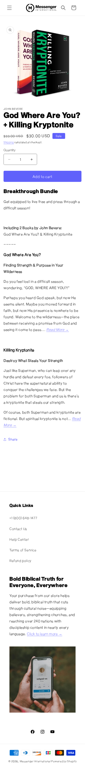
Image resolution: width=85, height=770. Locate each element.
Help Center (19, 539)
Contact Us (18, 529)
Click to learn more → (44, 634)
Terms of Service (23, 550)
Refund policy (20, 561)
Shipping (9, 142)
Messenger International (35, 761)
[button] (9, 8)
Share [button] (13, 439)
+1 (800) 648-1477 (23, 518)
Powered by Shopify (64, 761)
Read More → (57, 329)
